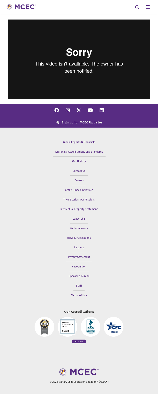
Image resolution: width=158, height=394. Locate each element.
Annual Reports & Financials (79, 142)
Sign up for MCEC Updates (81, 122)
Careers (79, 180)
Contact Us (79, 170)
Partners (79, 247)
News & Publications (79, 237)
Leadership (79, 218)
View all (79, 341)
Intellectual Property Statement (79, 209)
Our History (79, 161)
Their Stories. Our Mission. (79, 199)
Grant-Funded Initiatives (79, 189)
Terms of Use (79, 295)
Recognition (79, 266)
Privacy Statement (79, 256)
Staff (79, 285)
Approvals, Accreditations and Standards (79, 151)
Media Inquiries (79, 228)
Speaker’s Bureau (79, 276)
